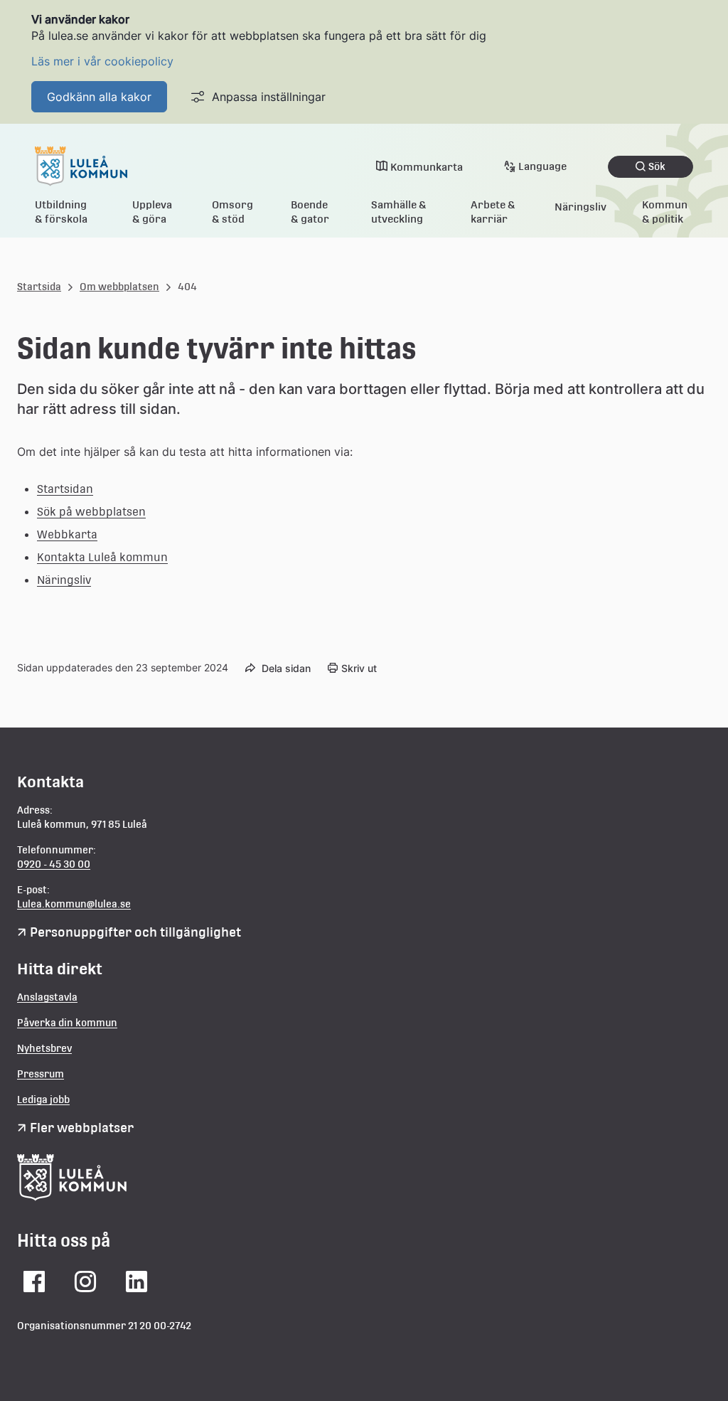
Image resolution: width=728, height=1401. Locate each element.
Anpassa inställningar (269, 97)
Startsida (39, 286)
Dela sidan (286, 668)
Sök (656, 166)
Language (542, 166)
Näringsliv (580, 207)
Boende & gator (310, 211)
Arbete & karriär (493, 211)
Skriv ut (359, 668)
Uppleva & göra (152, 211)
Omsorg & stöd (232, 211)
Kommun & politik (664, 211)
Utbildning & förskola (61, 211)
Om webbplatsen (119, 286)
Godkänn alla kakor (99, 97)
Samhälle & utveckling (399, 211)
